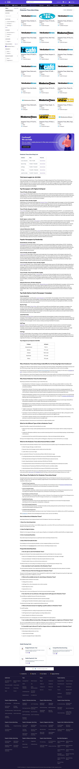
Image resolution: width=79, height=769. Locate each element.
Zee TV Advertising (25, 711)
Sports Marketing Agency (69, 758)
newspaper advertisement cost (68, 396)
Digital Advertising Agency (69, 742)
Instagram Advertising (7, 717)
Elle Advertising (43, 729)
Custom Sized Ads (39, 297)
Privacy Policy (16, 688)
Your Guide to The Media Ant (8, 681)
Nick (23, 741)
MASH (23, 683)
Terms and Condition (8, 685)
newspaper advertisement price (66, 484)
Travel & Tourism (69, 683)
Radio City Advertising (51, 711)
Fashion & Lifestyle (69, 680)
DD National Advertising (24, 704)
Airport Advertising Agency (60, 742)
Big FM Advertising (52, 707)
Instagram (42, 686)
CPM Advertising (17, 703)
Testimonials (7, 688)
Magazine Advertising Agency (61, 746)
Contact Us (59, 2)
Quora (41, 689)
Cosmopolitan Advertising (51, 726)
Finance (58, 689)
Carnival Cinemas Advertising (8, 730)
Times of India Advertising (25, 726)
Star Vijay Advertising (26, 708)
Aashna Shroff (25, 747)
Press (49, 689)
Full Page (22, 333)
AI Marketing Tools (25, 691)
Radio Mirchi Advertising (42, 704)
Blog (41, 680)
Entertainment (68, 686)
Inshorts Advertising (17, 713)
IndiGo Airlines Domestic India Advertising (68, 713)
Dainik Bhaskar (23, 244)
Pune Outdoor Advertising (16, 746)
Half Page (22, 325)
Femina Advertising (52, 729)
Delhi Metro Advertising (68, 726)
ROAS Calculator (34, 680)
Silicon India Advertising (42, 733)
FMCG (58, 686)
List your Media (16, 685)
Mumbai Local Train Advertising (61, 730)
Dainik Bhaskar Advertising (33, 726)
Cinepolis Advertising (17, 725)
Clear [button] (16, 44)
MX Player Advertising (16, 707)
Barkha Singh (24, 744)
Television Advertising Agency (70, 754)
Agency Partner (55, 673)
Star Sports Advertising (24, 718)
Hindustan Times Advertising (34, 734)
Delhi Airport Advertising (59, 708)
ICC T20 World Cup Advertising (52, 742)
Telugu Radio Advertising (51, 704)
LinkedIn (50, 683)
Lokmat (38, 230)
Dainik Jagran (37, 220)
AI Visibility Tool (34, 695)
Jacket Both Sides (29, 316)
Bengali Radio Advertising (42, 711)
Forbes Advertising (43, 725)
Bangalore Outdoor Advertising (8, 746)
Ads (31, 683)
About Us (34, 673)
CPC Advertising (8, 703)
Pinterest (50, 686)
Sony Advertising (34, 711)
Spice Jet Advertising (70, 708)
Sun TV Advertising (34, 703)
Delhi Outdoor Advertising (16, 742)
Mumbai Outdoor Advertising (8, 742)
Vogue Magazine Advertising (52, 733)
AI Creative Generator (33, 691)
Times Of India (23, 264)
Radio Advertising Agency (69, 746)
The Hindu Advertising (24, 730)
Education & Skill (69, 689)
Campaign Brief (25, 680)
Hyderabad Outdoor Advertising (8, 750)
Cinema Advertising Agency (61, 750)
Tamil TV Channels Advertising (34, 708)
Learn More (26, 146)
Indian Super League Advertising (43, 746)
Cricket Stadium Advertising (60, 726)
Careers (15, 690)
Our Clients (44, 673)
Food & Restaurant (60, 683)
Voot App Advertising (9, 710)
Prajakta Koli (33, 741)
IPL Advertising (42, 741)
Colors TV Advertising (35, 714)
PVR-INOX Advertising (7, 726)
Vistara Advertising (60, 712)
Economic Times (43, 202)
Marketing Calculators (24, 687)
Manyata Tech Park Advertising (69, 730)
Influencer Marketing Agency (70, 750)
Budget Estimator (25, 695)
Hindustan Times (9, 10)
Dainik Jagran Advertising (25, 734)
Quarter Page (33, 306)
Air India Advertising (61, 703)
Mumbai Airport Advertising (69, 704)
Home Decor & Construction (68, 693)
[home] (8, 2)
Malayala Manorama (44, 284)
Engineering (59, 696)
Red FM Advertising (43, 707)
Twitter (41, 683)
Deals (6, 690)
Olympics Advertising (52, 746)
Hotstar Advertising (8, 713)
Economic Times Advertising (34, 730)
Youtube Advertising (17, 710)
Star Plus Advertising (26, 714)
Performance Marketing (7, 707)
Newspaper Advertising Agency (61, 754)
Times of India (23, 193)
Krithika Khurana (34, 744)
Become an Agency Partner (17, 681)
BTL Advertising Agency (60, 763)
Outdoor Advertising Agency (61, 758)
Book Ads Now (42, 160)
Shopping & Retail (60, 680)
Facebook (50, 680)
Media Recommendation (34, 687)
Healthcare (59, 693)
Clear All (15, 8)
